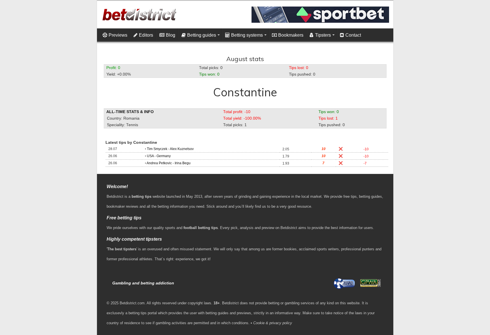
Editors (146, 35)
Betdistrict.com (132, 303)
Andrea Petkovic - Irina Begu (169, 163)
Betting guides (201, 35)
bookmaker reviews (122, 206)
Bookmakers (290, 35)
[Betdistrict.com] (139, 13)
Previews (118, 35)
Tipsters (323, 35)
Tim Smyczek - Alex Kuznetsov (170, 149)
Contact (353, 35)
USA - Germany (159, 156)
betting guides (370, 196)
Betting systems (247, 35)
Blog (170, 35)
